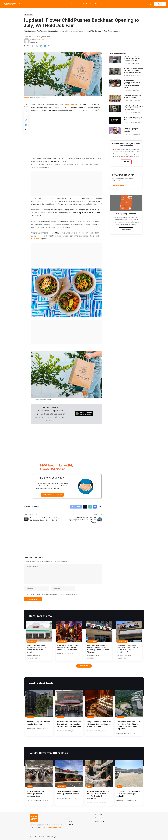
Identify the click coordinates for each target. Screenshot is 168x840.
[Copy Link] (41, 46)
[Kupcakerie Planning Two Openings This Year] (115, 98)
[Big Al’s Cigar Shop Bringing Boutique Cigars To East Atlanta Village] (115, 108)
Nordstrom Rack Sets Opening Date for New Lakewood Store (36, 794)
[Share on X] (36, 46)
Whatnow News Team (33, 655)
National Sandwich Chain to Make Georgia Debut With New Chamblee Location (133, 70)
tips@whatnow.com (118, 185)
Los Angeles (62, 786)
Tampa (119, 786)
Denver (30, 786)
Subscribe (160, 4)
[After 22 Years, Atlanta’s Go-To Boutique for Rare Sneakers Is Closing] (115, 59)
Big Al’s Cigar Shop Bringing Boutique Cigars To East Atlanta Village (133, 107)
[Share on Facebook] (32, 46)
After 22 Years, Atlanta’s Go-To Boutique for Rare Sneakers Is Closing (132, 58)
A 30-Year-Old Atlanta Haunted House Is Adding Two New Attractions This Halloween (68, 647)
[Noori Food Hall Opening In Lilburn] (115, 120)
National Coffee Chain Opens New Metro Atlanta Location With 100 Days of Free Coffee (69, 724)
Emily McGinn (136, 100)
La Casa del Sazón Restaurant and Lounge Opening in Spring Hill (128, 794)
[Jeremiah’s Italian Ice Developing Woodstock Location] (115, 130)
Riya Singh (136, 63)
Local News (32, 641)
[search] (151, 4)
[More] (49, 46)
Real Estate (94, 4)
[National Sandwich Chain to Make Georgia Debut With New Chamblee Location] (115, 71)
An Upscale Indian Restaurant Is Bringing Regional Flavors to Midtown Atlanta (99, 724)
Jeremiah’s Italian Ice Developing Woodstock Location (132, 129)
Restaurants (75, 4)
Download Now (126, 229)
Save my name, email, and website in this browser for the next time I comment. (51, 594)
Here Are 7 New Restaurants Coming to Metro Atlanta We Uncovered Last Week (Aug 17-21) (133, 84)
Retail (85, 4)
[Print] (45, 46)
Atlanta (30, 717)
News (89, 786)
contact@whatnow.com (51, 827)
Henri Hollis (40, 39)
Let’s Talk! (126, 161)
